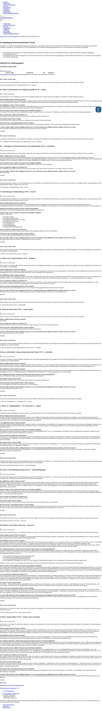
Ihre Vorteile (3, 682)
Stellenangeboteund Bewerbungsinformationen (11, 12)
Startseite (5, 2)
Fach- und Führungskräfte (11, 36)
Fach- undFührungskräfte (7, 7)
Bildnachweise (7, 707)
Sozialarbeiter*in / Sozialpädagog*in (9, 74)
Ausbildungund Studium (6, 9)
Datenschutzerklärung (8, 704)
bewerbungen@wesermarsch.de (11, 693)
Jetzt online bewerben (5, 71)
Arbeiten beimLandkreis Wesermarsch (9, 4)
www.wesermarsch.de (8, 691)
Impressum (6, 706)
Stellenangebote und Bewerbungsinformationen (12, 685)
